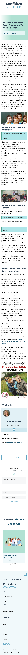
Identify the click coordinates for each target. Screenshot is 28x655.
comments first (18, 470)
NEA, (8, 341)
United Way (14, 341)
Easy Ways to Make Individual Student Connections (14, 546)
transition (19, 442)
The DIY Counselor (10, 33)
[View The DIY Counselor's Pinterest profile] (14, 429)
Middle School (10, 442)
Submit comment (14, 501)
